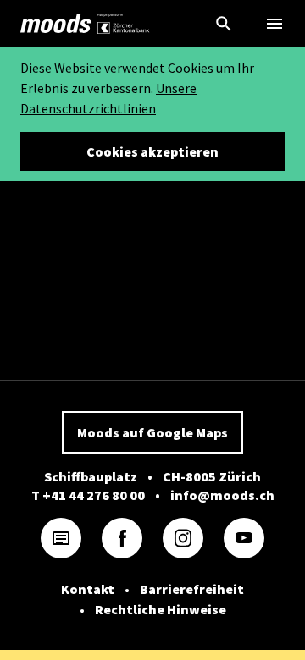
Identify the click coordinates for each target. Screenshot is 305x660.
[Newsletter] (61, 538)
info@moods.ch (222, 495)
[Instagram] (183, 538)
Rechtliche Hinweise (160, 609)
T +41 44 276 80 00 (88, 495)
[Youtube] (244, 538)
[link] (56, 24)
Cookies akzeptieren (152, 151)
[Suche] (224, 24)
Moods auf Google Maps (152, 432)
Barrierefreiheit (192, 588)
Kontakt (87, 588)
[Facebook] (122, 538)
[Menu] (274, 24)
